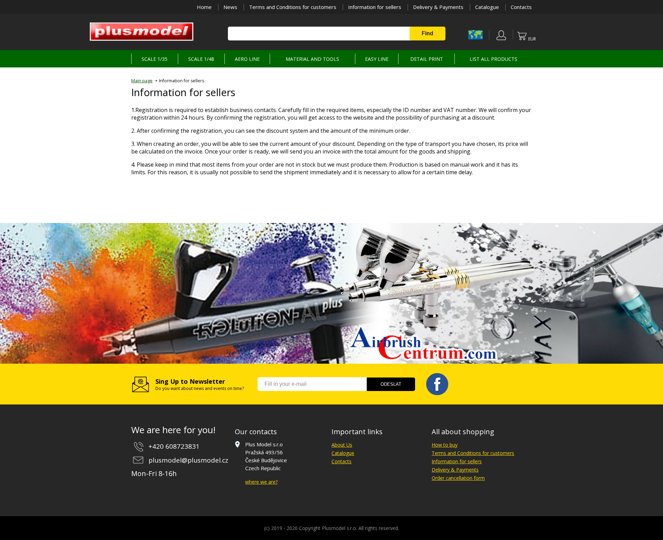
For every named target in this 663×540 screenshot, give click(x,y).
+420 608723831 (174, 446)
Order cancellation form (458, 478)
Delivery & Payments (438, 6)
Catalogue (487, 6)
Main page (142, 81)
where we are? (261, 481)
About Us (342, 444)
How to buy (445, 444)
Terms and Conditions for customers (292, 6)
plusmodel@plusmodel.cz (188, 460)
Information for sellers (374, 6)
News (230, 6)
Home (204, 6)
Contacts (521, 6)
